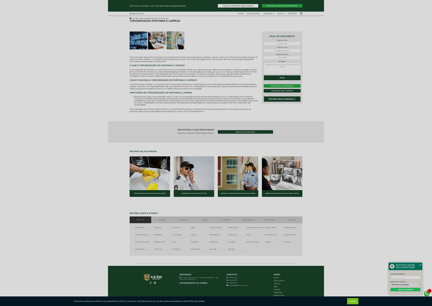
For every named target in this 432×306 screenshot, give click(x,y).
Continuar (352, 301)
